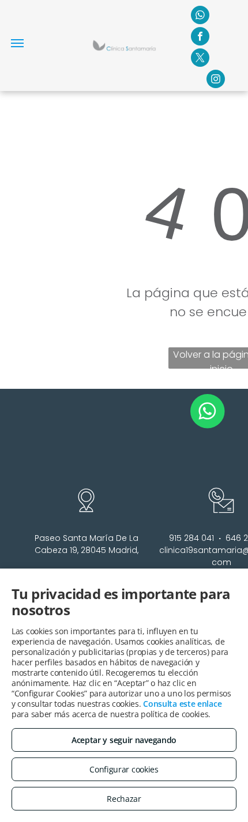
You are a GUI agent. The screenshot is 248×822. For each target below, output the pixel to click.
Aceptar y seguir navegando (124, 739)
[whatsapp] (200, 16)
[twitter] (200, 59)
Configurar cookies (124, 769)
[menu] (17, 43)
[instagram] (215, 80)
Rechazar (124, 798)
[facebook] (200, 37)
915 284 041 (191, 538)
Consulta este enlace (182, 703)
